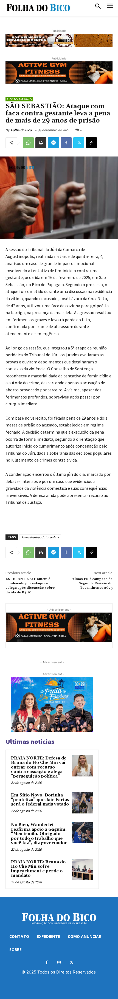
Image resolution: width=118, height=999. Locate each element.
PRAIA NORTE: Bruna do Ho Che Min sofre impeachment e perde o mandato (38, 868)
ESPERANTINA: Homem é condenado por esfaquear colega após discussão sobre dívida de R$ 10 (30, 585)
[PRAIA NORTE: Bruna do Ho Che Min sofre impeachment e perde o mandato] (82, 869)
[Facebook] (66, 142)
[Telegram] (53, 142)
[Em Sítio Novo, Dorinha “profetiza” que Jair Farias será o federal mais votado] (82, 802)
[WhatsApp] (28, 142)
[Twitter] (78, 142)
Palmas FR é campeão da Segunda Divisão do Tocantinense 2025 (91, 583)
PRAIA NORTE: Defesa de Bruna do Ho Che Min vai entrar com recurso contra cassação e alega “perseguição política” (38, 767)
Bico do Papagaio (19, 99)
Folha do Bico (21, 130)
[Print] (40, 142)
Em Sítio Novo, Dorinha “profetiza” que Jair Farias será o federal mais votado (40, 800)
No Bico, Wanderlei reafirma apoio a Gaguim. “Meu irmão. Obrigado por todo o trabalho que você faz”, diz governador (39, 834)
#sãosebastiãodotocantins (40, 537)
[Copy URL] (91, 142)
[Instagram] (59, 962)
